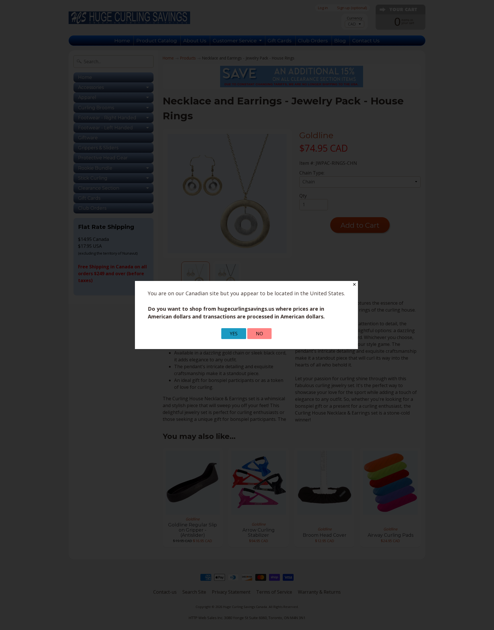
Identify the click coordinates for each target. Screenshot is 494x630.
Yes (234, 333)
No (259, 333)
